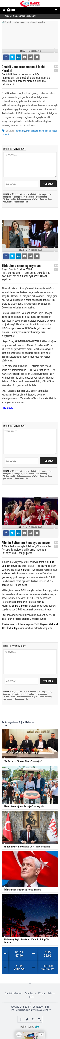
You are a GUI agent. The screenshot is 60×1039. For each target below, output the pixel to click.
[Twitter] (12, 57)
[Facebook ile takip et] (21, 1019)
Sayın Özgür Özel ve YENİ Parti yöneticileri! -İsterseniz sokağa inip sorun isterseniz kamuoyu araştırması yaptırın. (26, 274)
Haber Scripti (27, 1026)
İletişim (51, 993)
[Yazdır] (30, 57)
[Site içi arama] (39, 1019)
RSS (31, 997)
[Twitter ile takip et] (27, 1019)
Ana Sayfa (30, 993)
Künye (41, 993)
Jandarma (20, 130)
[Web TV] (13, 10)
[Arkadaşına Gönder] (24, 57)
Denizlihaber (32, 130)
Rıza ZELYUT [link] (8, 407)
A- (56, 70)
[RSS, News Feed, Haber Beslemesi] (33, 1019)
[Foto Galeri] (8, 10)
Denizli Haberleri (13, 993)
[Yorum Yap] (37, 57)
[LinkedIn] (18, 57)
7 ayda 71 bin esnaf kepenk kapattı (19, 16)
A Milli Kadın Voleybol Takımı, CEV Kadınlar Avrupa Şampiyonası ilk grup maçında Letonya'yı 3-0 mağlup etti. (26, 549)
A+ (56, 66)
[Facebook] (6, 57)
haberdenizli (45, 130)
